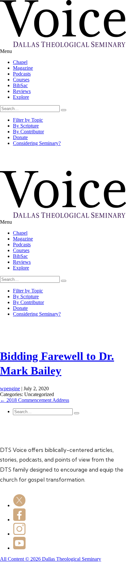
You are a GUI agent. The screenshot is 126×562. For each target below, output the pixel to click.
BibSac (20, 85)
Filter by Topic (28, 120)
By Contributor (28, 131)
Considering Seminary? (37, 143)
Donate (20, 137)
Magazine (23, 68)
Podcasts (22, 74)
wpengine (10, 388)
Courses (21, 79)
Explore (21, 97)
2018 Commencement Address (34, 400)
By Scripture (26, 125)
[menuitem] (69, 62)
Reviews (22, 91)
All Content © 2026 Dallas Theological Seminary (50, 559)
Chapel (20, 62)
